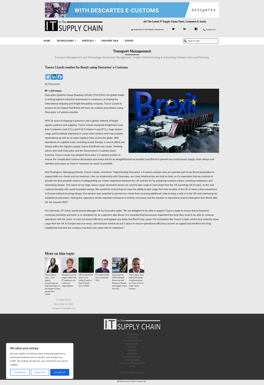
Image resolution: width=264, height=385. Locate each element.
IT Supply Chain (63, 299)
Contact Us (210, 29)
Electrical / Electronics (132, 356)
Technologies (65, 41)
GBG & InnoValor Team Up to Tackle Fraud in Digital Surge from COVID (86, 280)
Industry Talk (109, 41)
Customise (20, 372)
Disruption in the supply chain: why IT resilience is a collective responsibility (69, 280)
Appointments (132, 343)
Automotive (132, 353)
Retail (132, 366)
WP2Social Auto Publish (126, 381)
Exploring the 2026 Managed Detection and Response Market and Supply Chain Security (119, 281)
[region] (39, 361)
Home (47, 41)
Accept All (59, 372)
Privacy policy (132, 334)
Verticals (88, 41)
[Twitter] (173, 29)
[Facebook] (196, 29)
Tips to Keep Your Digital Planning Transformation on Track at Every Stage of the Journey (136, 281)
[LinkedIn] (185, 29)
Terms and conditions (132, 340)
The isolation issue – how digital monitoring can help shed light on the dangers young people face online (52, 284)
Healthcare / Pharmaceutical (132, 363)
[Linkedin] (54, 77)
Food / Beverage (132, 359)
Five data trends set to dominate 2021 (102, 277)
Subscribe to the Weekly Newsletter (149, 29)
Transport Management (63, 308)
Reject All (40, 372)
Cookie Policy (132, 337)
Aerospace (132, 350)
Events (129, 41)
